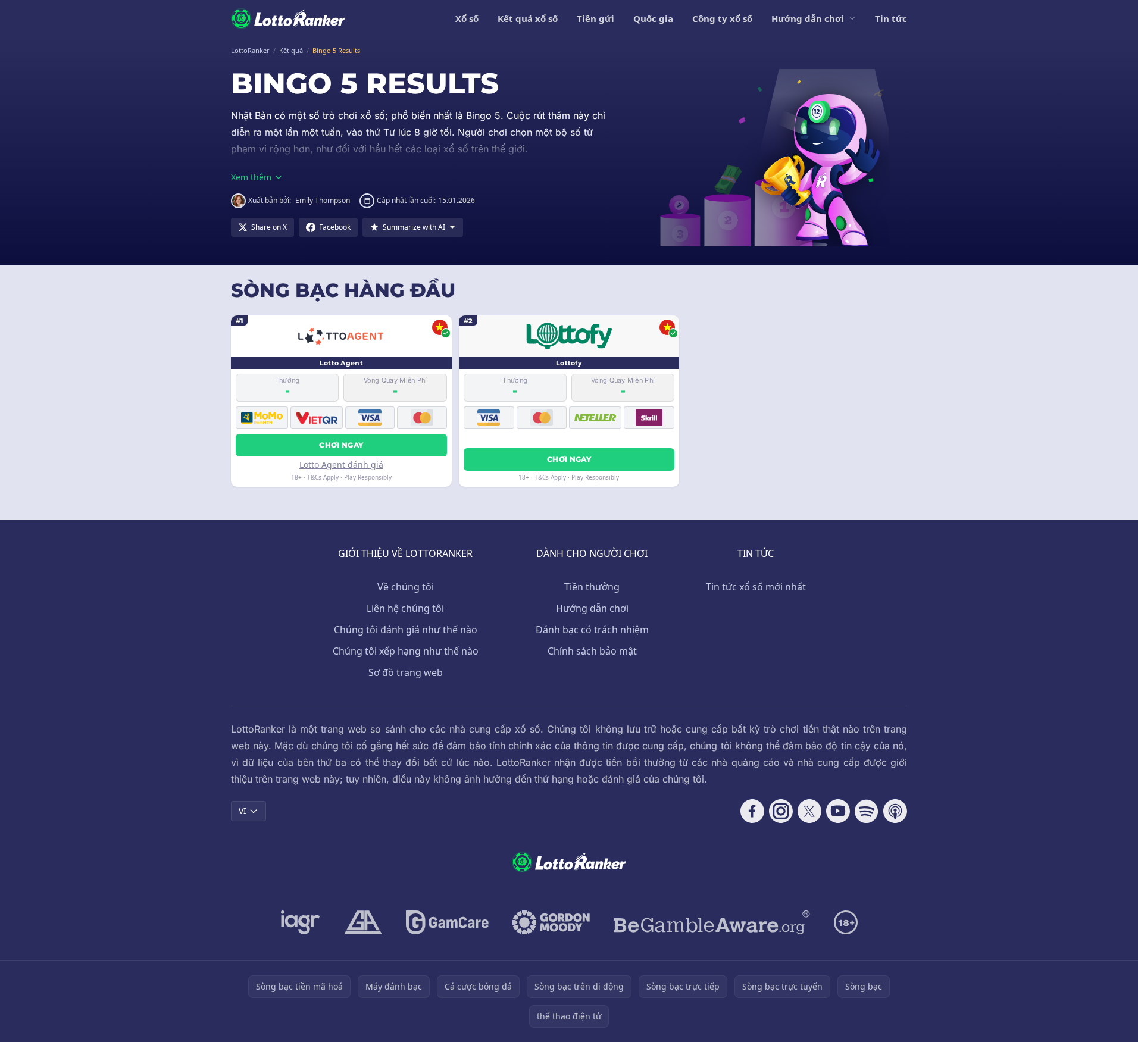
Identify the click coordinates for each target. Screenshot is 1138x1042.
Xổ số (467, 18)
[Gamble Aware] (712, 922)
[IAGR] (300, 922)
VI (242, 810)
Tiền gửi (595, 18)
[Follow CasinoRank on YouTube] (838, 811)
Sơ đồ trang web (405, 672)
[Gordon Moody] (551, 922)
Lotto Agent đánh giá (341, 464)
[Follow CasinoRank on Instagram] (781, 811)
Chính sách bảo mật (592, 651)
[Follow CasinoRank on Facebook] (752, 811)
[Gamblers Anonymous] (363, 922)
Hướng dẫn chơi (807, 18)
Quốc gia (653, 18)
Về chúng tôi (405, 586)
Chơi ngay (341, 444)
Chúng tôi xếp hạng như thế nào (406, 651)
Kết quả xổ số (528, 18)
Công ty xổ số (722, 18)
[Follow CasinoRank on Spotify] (866, 811)
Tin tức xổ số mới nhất (756, 586)
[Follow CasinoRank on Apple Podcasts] (895, 811)
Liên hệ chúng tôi (405, 608)
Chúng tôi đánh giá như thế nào (405, 629)
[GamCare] (447, 922)
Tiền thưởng (592, 586)
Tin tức (891, 18)
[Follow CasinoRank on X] (809, 811)
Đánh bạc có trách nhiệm (592, 629)
